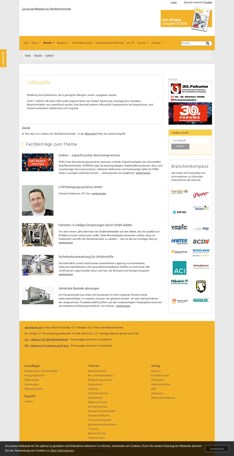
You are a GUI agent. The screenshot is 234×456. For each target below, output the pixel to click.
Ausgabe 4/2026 (174, 23)
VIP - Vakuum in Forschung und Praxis (46, 346)
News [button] (35, 43)
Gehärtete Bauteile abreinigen (79, 288)
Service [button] (141, 43)
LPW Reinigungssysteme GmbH (80, 187)
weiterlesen (143, 173)
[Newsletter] (9, 46)
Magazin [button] (62, 43)
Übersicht (90, 134)
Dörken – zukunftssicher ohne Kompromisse (89, 155)
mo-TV (130, 43)
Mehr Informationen (62, 450)
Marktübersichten (82, 43)
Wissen (38, 55)
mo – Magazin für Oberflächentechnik (46, 339)
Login (174, 2)
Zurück (26, 128)
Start (26, 43)
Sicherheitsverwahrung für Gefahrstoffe (86, 257)
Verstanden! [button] (217, 448)
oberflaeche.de (33, 327)
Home (28, 55)
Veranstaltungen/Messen (109, 43)
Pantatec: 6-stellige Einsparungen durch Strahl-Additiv (95, 225)
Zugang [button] (156, 43)
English (208, 2)
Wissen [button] (47, 43)
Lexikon (49, 55)
